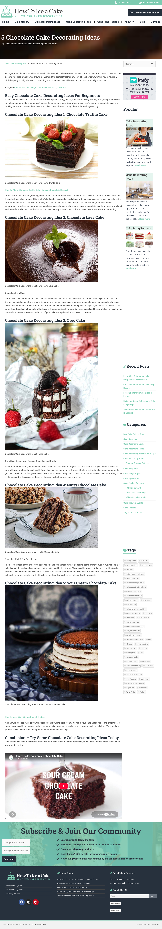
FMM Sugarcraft (133, 488)
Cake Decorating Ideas (47, 21)
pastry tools (145, 679)
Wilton (142, 692)
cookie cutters (144, 618)
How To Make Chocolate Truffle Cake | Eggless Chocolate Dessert (36, 190)
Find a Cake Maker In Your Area (122, 879)
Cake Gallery (22, 21)
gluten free (146, 661)
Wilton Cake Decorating (136, 497)
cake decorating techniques (136, 587)
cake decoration (132, 600)
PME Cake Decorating (136, 492)
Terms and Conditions (142, 925)
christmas (130, 618)
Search (153, 896)
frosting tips (130, 653)
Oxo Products (131, 679)
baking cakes (131, 561)
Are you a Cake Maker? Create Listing (124, 883)
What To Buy (130, 692)
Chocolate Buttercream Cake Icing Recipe (73, 883)
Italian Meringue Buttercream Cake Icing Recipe (75, 891)
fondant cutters (142, 644)
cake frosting (131, 604)
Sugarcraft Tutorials (132, 512)
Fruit (141, 653)
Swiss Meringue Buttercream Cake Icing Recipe (75, 896)
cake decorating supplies (135, 583)
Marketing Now (41, 924)
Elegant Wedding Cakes (134, 639)
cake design (147, 600)
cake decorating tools (134, 596)
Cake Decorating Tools (79, 21)
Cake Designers (130, 468)
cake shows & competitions (136, 609)
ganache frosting (132, 657)
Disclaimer (155, 925)
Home (5, 21)
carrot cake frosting (133, 613)
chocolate (148, 613)
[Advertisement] (139, 319)
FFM (149, 639)
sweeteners (143, 688)
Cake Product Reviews (133, 483)
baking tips (144, 561)
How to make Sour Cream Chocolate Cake (25, 717)
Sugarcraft (130, 688)
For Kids (144, 648)
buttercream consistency (135, 574)
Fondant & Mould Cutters (137, 463)
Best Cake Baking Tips (133, 434)
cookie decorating (132, 622)
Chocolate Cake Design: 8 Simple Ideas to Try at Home (40, 87)
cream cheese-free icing (135, 626)
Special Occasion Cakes (135, 683)
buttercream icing (132, 578)
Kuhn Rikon (150, 666)
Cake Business (130, 439)
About (128, 21)
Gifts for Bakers (131, 661)
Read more (140, 165)
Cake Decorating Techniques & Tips (139, 454)
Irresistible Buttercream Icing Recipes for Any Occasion (78, 879)
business (129, 569)
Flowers (129, 644)
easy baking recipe (133, 631)
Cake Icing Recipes (108, 21)
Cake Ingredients (131, 478)
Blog (142, 21)
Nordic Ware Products (134, 674)
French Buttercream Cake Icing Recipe (72, 887)
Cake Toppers (129, 508)
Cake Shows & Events (133, 503)
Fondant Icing (131, 648)
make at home (131, 670)
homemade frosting (133, 666)
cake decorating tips (133, 591)
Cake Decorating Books (133, 444)
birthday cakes (147, 565)
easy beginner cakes (133, 635)
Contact (155, 21)
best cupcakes (131, 565)
